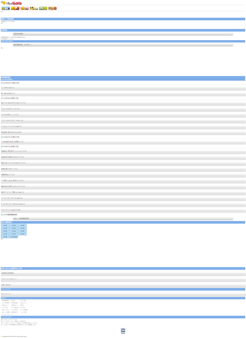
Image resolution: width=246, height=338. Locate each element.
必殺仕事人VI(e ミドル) (9, 169)
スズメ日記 (5, 307)
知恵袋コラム (5, 305)
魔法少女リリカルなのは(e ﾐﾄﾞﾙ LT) (13, 163)
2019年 (14, 231)
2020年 (5, 231)
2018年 (22, 231)
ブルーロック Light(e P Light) (11, 210)
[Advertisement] (16, 15)
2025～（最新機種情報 (21, 218)
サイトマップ (5, 294)
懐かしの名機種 (6, 312)
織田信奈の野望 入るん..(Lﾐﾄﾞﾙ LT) (13, 186)
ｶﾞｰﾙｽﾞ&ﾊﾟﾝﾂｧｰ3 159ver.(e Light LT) (13, 204)
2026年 (5, 225)
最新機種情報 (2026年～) (22, 44)
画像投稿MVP (14, 312)
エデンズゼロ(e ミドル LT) (10, 109)
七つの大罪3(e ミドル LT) (10, 114)
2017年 (5, 234)
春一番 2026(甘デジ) (8, 93)
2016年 (14, 234)
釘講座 (22, 305)
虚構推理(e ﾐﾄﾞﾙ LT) (8, 174)
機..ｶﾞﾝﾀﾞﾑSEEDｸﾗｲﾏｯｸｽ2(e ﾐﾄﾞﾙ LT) (13, 103)
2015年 (22, 234)
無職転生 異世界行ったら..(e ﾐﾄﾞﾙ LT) (14, 151)
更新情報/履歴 (18, 34)
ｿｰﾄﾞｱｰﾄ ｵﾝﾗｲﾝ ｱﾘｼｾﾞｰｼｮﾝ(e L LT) (12, 120)
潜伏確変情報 (14, 302)
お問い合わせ (5, 285)
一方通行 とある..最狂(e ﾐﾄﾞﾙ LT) (12, 180)
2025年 (14, 225)
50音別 (13, 300)
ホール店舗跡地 (24, 309)
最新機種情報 (5, 300)
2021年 (22, 228)
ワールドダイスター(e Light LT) (12, 198)
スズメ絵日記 (14, 309)
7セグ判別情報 (5, 302)
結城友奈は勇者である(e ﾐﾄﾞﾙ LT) (12, 157)
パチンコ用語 (23, 312)
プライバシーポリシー (9, 279)
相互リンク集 (5, 309)
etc (12, 314)
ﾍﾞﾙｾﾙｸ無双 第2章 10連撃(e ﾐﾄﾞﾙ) (12, 141)
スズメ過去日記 (15, 307)
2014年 (5, 237)
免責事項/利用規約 (7, 273)
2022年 (14, 228)
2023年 (5, 228)
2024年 (22, 225)
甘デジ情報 (23, 300)
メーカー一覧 (5, 314)
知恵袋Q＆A (14, 305)
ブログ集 (22, 307)
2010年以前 (14, 237)
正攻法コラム (23, 302)
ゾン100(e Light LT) (7, 87)
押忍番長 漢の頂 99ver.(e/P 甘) (11, 132)
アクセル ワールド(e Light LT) (11, 126)
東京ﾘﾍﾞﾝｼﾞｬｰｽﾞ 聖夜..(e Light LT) (12, 192)
